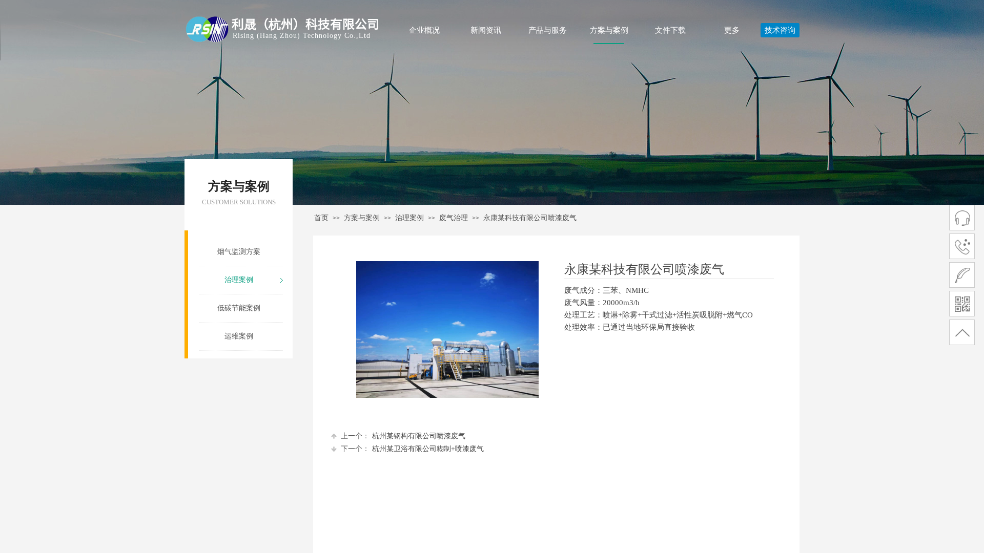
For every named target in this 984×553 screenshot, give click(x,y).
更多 (732, 30)
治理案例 (409, 218)
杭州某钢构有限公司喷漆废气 (403, 436)
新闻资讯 (485, 30)
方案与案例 (609, 30)
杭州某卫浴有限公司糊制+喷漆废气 (412, 449)
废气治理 (453, 218)
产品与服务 (547, 30)
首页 (321, 218)
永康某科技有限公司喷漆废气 (530, 218)
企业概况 (424, 30)
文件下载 (670, 30)
